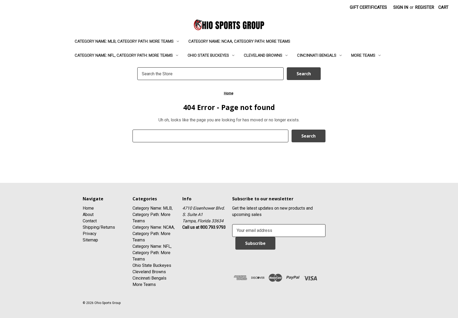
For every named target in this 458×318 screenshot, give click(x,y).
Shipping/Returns (99, 227)
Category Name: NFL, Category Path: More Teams (124, 55)
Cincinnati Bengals (316, 55)
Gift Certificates (368, 7)
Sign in (400, 7)
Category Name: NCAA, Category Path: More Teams (239, 41)
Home (88, 208)
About (88, 214)
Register (424, 7)
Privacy (89, 233)
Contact (90, 220)
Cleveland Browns (263, 55)
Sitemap (90, 239)
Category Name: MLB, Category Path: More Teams (124, 41)
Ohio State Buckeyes (208, 55)
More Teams (363, 55)
